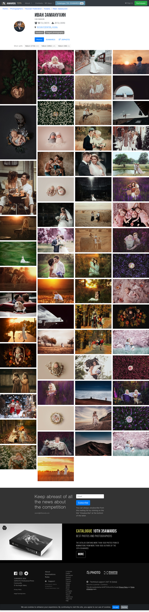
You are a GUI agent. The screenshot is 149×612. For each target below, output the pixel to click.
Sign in (130, 3)
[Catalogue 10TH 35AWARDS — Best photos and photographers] (31, 542)
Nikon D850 (48, 46)
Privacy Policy (17, 589)
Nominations (50, 574)
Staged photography (54, 32)
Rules (47, 577)
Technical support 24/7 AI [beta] (103, 582)
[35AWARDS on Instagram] (20, 574)
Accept (115, 607)
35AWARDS (50, 39)
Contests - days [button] (43, 3)
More (81, 554)
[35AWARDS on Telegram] (26, 574)
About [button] (28, 3)
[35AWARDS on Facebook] (15, 574)
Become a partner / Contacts (97, 584)
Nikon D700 (32, 46)
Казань (47, 9)
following (60, 23)
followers (44, 23)
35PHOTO (65, 39)
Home (5, 9)
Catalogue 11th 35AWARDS (70, 3)
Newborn (39, 32)
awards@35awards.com (42, 513)
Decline (124, 607)
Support (51, 581)
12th (18, 3)
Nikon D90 (64, 46)
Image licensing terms (20, 593)
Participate (140, 3)
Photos (39, 39)
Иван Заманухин (60, 9)
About (47, 572)
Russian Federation (33, 9)
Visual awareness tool (52, 588)
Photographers (16, 9)
